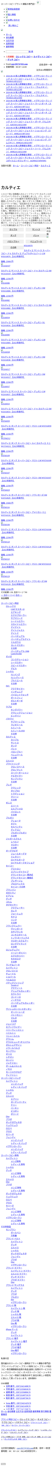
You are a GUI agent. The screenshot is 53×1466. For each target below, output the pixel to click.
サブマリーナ (17, 618)
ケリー (14, 1105)
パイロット (16, 812)
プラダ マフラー (18, 1280)
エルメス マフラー (19, 1274)
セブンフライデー (14, 1027)
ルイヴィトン (12, 968)
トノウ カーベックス (20, 938)
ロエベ (9, 1128)
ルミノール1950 (18, 731)
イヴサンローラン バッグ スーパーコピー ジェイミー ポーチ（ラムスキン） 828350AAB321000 (29, 122)
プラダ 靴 (15, 1320)
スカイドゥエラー (19, 624)
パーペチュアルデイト (21, 639)
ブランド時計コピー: (10, 1419)
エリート (15, 806)
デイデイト (16, 627)
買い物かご (13, 26)
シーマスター (17, 662)
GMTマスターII (17, 609)
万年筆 (14, 1236)
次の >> (19, 595)
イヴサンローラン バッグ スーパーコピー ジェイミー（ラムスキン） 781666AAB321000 (29, 95)
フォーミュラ (17, 914)
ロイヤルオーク (18, 860)
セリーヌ (10, 1134)
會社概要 (10, 38)
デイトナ (15, 633)
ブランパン (11, 890)
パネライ (10, 719)
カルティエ (45, 166)
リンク (14, 920)
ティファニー (12, 1075)
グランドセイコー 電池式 (22, 875)
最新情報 (36, 1411)
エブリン (15, 1099)
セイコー (10, 866)
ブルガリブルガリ (19, 833)
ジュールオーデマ (18, 854)
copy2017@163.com (19, 64)
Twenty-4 (14, 985)
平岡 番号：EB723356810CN (18, 1388)
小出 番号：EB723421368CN (18, 1408)
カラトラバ (16, 994)
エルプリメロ (17, 809)
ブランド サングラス (15, 1285)
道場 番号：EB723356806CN (18, 1391)
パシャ (36, 235)
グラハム (10, 1039)
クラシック (16, 788)
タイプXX (15, 791)
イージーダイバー (19, 953)
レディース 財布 (18, 1164)
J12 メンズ (15, 674)
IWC (8, 686)
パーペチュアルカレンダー (23, 1003)
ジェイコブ (11, 1024)
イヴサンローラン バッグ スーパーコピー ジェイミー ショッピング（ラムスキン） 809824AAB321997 (29, 140)
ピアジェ (10, 896)
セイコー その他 (18, 887)
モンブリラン (17, 779)
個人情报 (12, 15)
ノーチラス (16, 1000)
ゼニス (9, 803)
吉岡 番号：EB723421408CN (18, 1385)
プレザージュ (17, 881)
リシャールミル (13, 1036)
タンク (13, 235)
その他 (13, 247)
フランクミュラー (14, 926)
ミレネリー (16, 857)
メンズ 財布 (16, 1173)
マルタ (14, 1018)
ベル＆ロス (11, 980)
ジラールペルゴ (13, 1048)
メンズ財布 (16, 1161)
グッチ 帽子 (16, 1344)
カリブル (13, 229)
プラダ (9, 1119)
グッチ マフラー (18, 1277)
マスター (15, 845)
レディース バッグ (19, 1087)
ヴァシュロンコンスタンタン (19, 1009)
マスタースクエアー (19, 941)
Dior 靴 (14, 1323)
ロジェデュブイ (13, 950)
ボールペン (16, 1233)
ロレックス (11, 606)
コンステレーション (20, 659)
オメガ (9, 656)
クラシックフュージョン (22, 713)
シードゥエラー (18, 621)
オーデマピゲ (12, 851)
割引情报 (45, 1411)
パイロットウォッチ (20, 695)
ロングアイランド (18, 944)
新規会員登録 (14, 9)
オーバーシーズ (18, 1012)
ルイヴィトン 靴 (18, 1308)
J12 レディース (17, 677)
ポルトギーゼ (17, 701)
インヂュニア (17, 692)
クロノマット (17, 770)
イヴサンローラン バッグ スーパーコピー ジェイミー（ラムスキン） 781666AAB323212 (29, 78)
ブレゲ (9, 785)
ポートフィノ (17, 698)
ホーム (9, 35)
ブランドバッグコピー (9, 1430)
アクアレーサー (18, 908)
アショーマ (16, 821)
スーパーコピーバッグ (11, 1078)
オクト (14, 824)
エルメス (10, 761)
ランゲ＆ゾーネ (13, 965)
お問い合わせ (14, 20)
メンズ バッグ (17, 1084)
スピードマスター (19, 665)
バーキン (15, 1108)
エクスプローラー (19, 615)
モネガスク (16, 959)
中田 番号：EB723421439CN (18, 1405)
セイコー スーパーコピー (21, 1425)
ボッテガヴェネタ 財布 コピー (15, 1439)
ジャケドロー (12, 1063)
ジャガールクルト (14, 839)
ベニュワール (36, 241)
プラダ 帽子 (16, 1347)
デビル (14, 668)
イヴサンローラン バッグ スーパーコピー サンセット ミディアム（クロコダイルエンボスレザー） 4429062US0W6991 (29, 158)
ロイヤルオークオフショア (23, 863)
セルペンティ (17, 827)
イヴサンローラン (14, 1146)
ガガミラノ (11, 893)
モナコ (14, 917)
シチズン (10, 1057)
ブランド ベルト (13, 1239)
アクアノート (16, 988)
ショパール (11, 977)
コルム (9, 902)
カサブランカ (17, 932)
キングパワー (17, 710)
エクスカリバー (18, 956)
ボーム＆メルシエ (14, 1066)
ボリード (15, 1114)
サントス (36, 229)
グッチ (9, 899)
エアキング (16, 612)
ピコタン (15, 1111)
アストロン (16, 869)
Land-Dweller (16, 654)
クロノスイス (12, 971)
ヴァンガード (17, 929)
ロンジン (10, 1060)
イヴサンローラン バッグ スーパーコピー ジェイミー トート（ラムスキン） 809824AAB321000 (29, 149)
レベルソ (15, 842)
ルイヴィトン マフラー (21, 1271)
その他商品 (6, 1227)
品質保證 (10, 44)
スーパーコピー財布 (10, 1155)
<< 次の (4, 595)
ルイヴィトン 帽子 (19, 1341)
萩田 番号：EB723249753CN (18, 1394)
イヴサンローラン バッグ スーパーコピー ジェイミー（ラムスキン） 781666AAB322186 (29, 87)
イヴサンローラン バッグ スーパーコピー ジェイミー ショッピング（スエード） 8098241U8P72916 (29, 131)
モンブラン (11, 1051)
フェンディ (11, 1137)
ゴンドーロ (16, 997)
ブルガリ (10, 818)
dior (12, 1299)
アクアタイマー (18, 689)
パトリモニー (17, 1015)
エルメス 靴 (16, 1317)
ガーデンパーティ (18, 1102)
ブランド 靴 (11, 1305)
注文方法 (10, 41)
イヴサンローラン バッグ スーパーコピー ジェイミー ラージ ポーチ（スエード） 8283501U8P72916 (29, 113)
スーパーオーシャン (20, 773)
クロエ (9, 1131)
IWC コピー (5, 1425)
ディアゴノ (16, 830)
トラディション (18, 794)
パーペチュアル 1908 (20, 651)
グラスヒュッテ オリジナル (18, 1042)
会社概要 (11, 1411)
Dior (7, 1116)
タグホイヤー (12, 905)
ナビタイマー (17, 776)
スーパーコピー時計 (30, 166)
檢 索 (31, 52)
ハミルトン (11, 1033)
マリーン (15, 797)
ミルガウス (16, 642)
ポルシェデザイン (14, 1045)
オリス (9, 1054)
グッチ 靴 (15, 1311)
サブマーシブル (18, 722)
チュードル (11, 974)
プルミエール (17, 680)
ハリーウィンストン (15, 1030)
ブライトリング (13, 764)
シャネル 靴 (16, 1314)
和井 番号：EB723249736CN (18, 1397)
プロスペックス (18, 884)
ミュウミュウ (12, 1125)
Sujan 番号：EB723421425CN (18, 1402)
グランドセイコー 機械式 (22, 878)
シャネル (10, 671)
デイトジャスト (18, 630)
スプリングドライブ (20, 872)
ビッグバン (16, 716)
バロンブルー (13, 241)
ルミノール (16, 728)
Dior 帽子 (15, 1350)
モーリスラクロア (14, 1072)
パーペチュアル (18, 636)
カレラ (14, 911)
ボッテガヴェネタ (14, 1122)
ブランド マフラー (14, 1268)
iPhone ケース (12, 1329)
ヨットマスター (18, 645)
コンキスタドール (19, 935)
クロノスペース (17, 767)
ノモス (9, 1069)
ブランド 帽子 (12, 1338)
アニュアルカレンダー (21, 991)
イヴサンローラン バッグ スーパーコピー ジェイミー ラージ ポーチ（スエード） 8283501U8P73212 (29, 104)
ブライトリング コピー (39, 1422)
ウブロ (9, 707)
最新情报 (10, 47)
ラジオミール (17, 725)
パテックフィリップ (15, 983)
